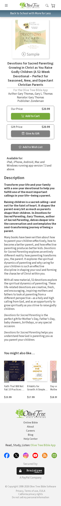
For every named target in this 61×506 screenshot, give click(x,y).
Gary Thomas (25, 94)
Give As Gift (32, 134)
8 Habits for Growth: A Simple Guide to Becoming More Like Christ (37, 391)
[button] (47, 5)
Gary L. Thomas (44, 94)
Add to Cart (32, 116)
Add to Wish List (32, 147)
